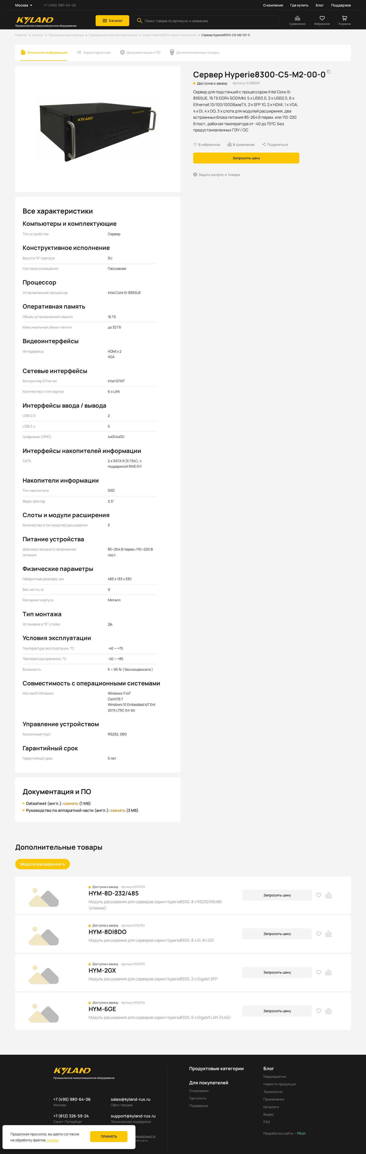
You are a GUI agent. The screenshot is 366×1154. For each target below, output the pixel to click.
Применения (273, 1099)
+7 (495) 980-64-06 (60, 5)
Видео (268, 1114)
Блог (320, 5)
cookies (52, 1140)
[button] (112, 20)
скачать (70, 803)
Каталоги (271, 1106)
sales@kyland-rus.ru (130, 1099)
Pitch (301, 1133)
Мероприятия (274, 1076)
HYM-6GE (102, 1009)
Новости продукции (279, 1084)
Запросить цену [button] (246, 157)
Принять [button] (109, 1136)
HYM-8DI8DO (107, 932)
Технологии (273, 1091)
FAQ (266, 1121)
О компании (273, 5)
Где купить (299, 5)
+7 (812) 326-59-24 (71, 1116)
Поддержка (341, 5)
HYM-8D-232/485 (114, 893)
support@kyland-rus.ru (133, 1116)
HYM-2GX (102, 970)
